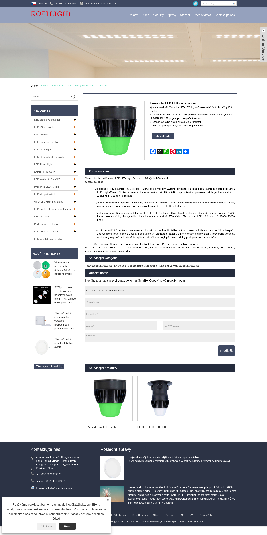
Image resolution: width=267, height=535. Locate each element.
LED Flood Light (43, 164)
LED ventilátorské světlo (48, 238)
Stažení (185, 15)
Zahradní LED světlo (99, 265)
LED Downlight (42, 149)
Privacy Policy (206, 515)
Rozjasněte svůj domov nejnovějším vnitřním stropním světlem (163, 457)
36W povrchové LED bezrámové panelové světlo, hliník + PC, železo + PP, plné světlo (65, 295)
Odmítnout (47, 526)
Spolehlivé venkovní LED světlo (179, 265)
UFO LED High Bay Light (48, 201)
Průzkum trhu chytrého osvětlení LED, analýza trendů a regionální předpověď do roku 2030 (180, 487)
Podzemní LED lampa (46, 224)
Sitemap (170, 515)
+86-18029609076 (50, 474)
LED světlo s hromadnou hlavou (52, 209)
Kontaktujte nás (225, 15)
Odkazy (157, 515)
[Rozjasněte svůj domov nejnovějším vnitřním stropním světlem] (112, 468)
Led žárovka (41, 134)
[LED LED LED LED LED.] (160, 398)
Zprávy (171, 15)
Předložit (226, 350)
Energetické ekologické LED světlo (92, 85)
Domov (133, 15)
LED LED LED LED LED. (152, 427)
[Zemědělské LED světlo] (110, 398)
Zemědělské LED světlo (102, 427)
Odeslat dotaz (202, 15)
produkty (158, 15)
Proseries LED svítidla (62, 85)
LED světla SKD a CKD (47, 179)
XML (192, 515)
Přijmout (67, 526)
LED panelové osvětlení (47, 119)
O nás (145, 15)
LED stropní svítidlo (45, 194)
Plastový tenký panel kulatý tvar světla (63, 343)
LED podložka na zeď (46, 231)
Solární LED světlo (44, 171)
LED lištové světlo (44, 127)
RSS (182, 515)
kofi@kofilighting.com (106, 3)
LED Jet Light (42, 216)
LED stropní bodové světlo (49, 156)
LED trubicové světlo (46, 142)
